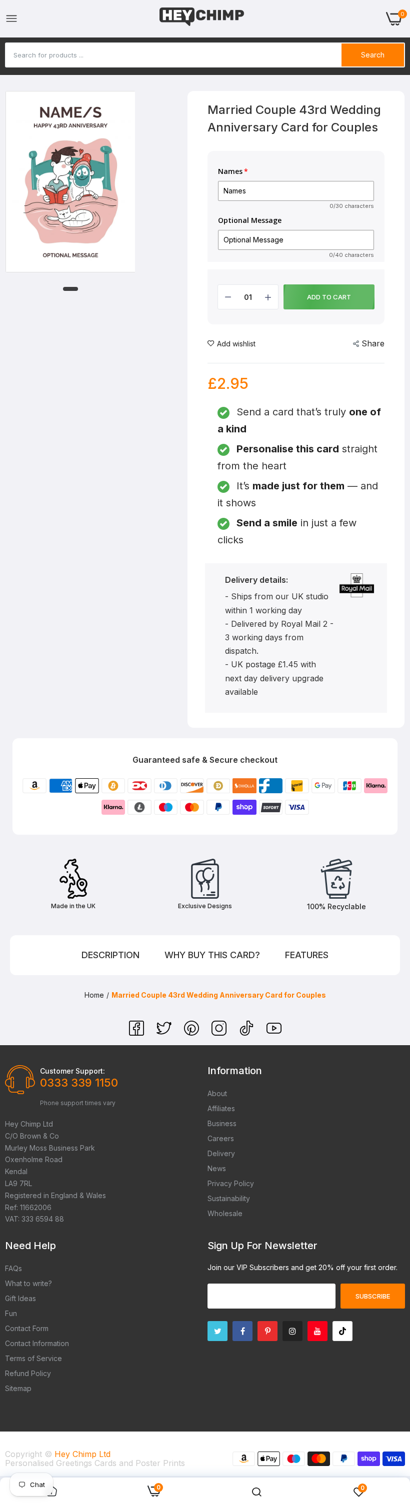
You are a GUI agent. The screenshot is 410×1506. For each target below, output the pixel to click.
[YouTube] (274, 1033)
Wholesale (225, 1213)
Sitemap (18, 1388)
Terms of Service (33, 1358)
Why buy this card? (212, 955)
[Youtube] (318, 1331)
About (217, 1093)
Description (111, 955)
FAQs (13, 1268)
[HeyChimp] (202, 18)
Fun (11, 1313)
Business (222, 1123)
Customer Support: (72, 1071)
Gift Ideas (20, 1298)
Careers (221, 1138)
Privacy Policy (231, 1183)
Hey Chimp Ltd (82, 1454)
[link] (256, 1492)
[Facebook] (138, 1033)
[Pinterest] (192, 1033)
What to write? (28, 1283)
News (217, 1168)
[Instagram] (220, 1033)
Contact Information (37, 1343)
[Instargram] (292, 1331)
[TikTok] (248, 1033)
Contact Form (26, 1328)
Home (94, 995)
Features (306, 955)
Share (373, 343)
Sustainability (229, 1198)
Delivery (221, 1153)
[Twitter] (165, 1033)
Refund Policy (28, 1373)
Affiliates (221, 1108)
